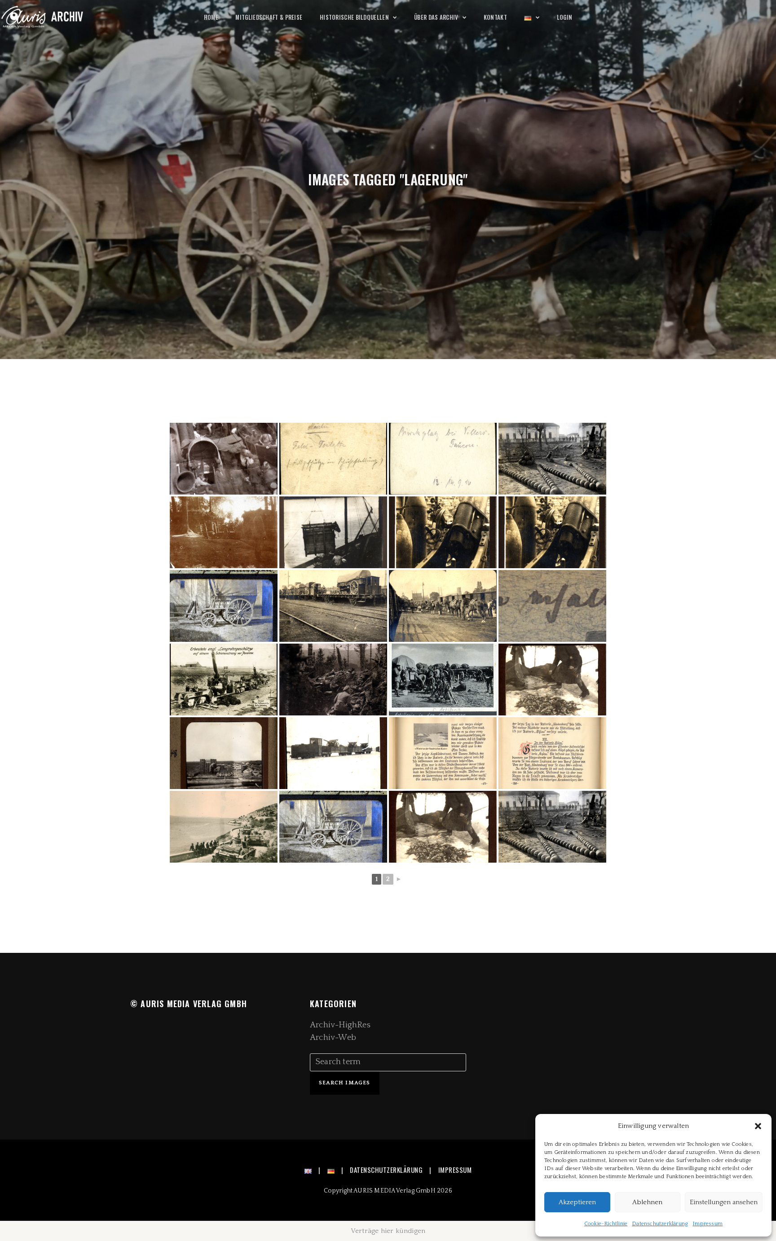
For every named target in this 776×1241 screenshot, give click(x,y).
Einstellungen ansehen (724, 1202)
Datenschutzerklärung (660, 1224)
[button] (758, 1126)
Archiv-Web (333, 1037)
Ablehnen (647, 1202)
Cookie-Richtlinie (605, 1224)
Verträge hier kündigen (388, 1231)
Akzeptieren (577, 1202)
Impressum (707, 1224)
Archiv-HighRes (340, 1025)
